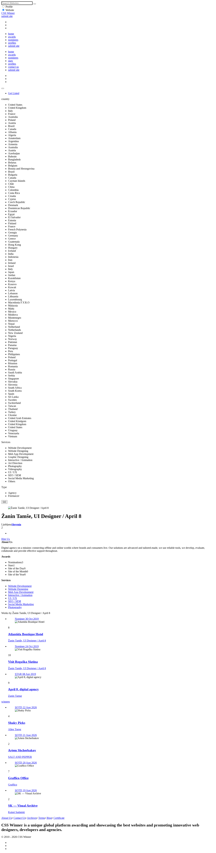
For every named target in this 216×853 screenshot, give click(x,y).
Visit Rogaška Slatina (23, 662)
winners (5, 701)
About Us (6, 817)
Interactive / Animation (20, 595)
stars (10, 60)
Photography (15, 607)
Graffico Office (18, 778)
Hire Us (5, 539)
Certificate (58, 817)
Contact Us (19, 817)
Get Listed (13, 93)
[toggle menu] (2, 88)
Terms (41, 817)
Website (10, 10)
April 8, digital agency (23, 689)
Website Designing (18, 589)
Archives (32, 817)
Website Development (20, 586)
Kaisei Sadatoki (16, 812)
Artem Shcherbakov (22, 750)
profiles (12, 42)
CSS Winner (8, 13)
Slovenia (16, 524)
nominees (13, 39)
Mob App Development (20, 592)
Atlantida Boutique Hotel (25, 634)
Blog (49, 817)
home (11, 33)
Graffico (12, 784)
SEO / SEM (14, 601)
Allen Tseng (14, 729)
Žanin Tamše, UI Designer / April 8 (27, 640)
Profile (9, 6)
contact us (13, 66)
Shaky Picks (16, 723)
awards (12, 36)
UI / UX (12, 598)
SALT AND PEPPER (20, 756)
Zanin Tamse (15, 695)
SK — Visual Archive (22, 805)
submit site (7, 16)
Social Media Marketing (21, 604)
